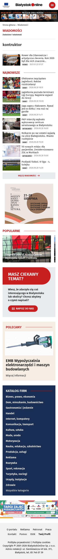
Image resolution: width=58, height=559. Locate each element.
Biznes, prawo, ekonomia (20, 396)
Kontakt (12, 534)
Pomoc (23, 534)
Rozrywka (11, 462)
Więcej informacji (16, 375)
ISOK (32, 534)
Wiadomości (23, 25)
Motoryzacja (13, 440)
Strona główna (9, 25)
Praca (48, 529)
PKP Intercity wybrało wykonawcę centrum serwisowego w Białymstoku (37, 122)
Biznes (25, 64)
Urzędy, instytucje (16, 479)
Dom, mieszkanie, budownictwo (24, 402)
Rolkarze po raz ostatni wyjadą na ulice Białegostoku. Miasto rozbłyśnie (38, 136)
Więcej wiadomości (27, 176)
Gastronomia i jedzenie (19, 407)
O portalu (12, 529)
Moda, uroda (13, 435)
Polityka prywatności (19, 542)
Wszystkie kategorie (17, 490)
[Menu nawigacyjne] (52, 5)
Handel (10, 413)
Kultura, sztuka (14, 429)
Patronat (37, 529)
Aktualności (27, 129)
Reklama (11, 457)
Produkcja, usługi (16, 451)
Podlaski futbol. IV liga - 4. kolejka (36, 163)
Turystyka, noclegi (16, 473)
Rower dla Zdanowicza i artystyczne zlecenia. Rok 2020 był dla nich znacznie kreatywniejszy (38, 58)
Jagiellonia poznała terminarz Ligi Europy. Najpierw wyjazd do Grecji (38, 95)
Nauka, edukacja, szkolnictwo (23, 446)
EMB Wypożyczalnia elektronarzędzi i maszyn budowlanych (28, 365)
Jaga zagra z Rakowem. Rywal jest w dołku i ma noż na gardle (37, 108)
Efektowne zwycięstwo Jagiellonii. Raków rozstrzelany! (34, 81)
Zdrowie (10, 485)
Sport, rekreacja (15, 468)
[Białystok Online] (29, 5)
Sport (25, 88)
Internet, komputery (17, 418)
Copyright (8, 545)
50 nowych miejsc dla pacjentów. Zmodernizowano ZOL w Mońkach (37, 149)
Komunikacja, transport (20, 424)
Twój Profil (44, 534)
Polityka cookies (41, 542)
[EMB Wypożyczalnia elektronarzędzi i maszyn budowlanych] (29, 343)
